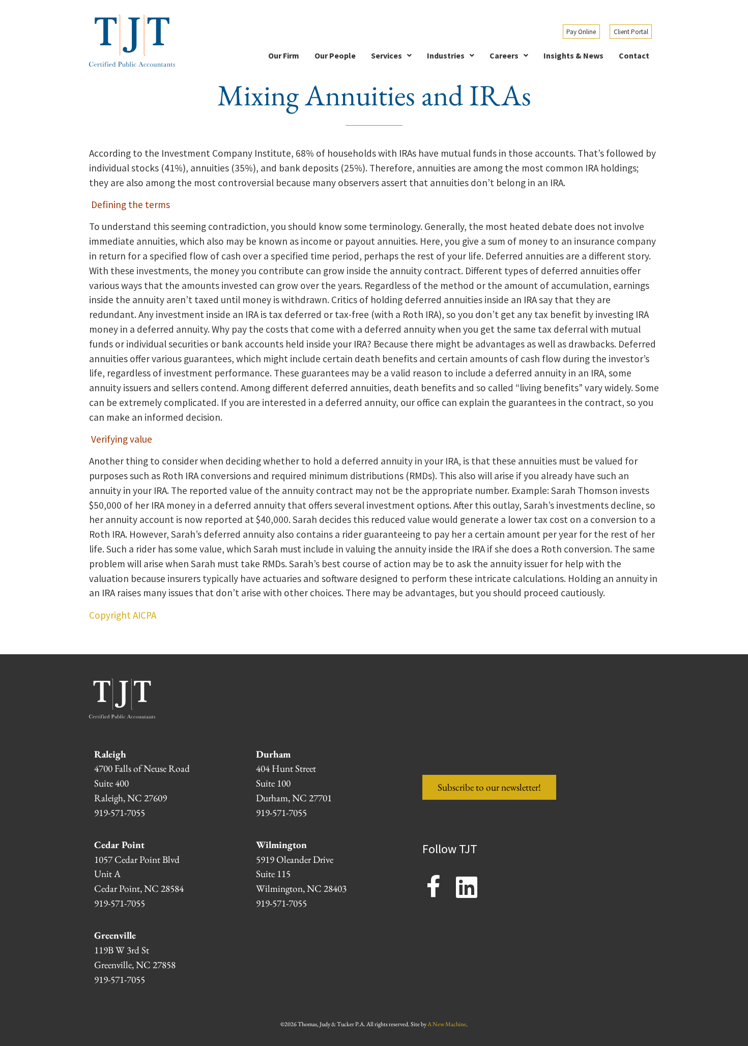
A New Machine (446, 1024)
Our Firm (283, 55)
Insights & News (573, 55)
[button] (391, 55)
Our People (335, 55)
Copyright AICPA (122, 615)
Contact (634, 55)
